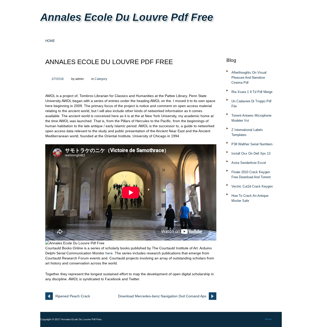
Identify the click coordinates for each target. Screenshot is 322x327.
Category (101, 79)
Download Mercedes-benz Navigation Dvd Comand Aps (162, 296)
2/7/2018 (58, 79)
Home (50, 41)
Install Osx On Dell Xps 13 (250, 153)
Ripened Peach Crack (72, 296)
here (109, 253)
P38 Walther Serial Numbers (252, 144)
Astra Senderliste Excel (248, 163)
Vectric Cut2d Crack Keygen (252, 186)
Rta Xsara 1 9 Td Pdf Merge (251, 92)
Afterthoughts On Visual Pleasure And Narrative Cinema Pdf (248, 77)
